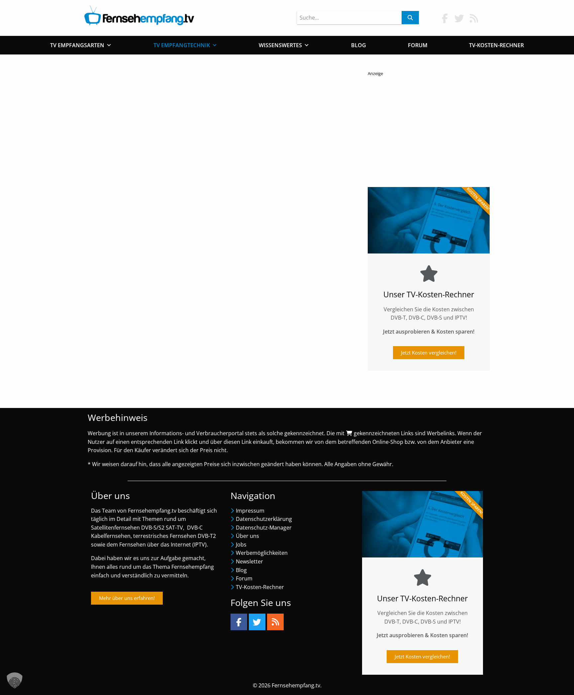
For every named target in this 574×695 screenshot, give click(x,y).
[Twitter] (257, 622)
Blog (358, 45)
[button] (14, 680)
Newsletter (249, 561)
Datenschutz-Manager (264, 527)
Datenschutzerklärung (264, 519)
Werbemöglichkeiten (262, 552)
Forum (418, 45)
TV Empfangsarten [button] (77, 45)
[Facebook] (239, 622)
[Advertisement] (429, 129)
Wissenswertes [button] (280, 45)
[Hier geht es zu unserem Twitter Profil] (459, 18)
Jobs (241, 544)
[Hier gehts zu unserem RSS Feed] (474, 18)
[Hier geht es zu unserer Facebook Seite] (445, 18)
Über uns (247, 536)
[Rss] (275, 622)
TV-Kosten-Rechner (496, 45)
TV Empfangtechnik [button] (181, 45)
